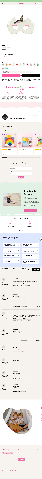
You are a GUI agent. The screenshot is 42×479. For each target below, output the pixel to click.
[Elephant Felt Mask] (3, 64)
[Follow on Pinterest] (10, 470)
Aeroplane (37, 150)
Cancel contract (21, 459)
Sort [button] (3, 273)
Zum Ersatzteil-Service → (31, 210)
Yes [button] (21, 306)
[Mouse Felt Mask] (31, 64)
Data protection (21, 454)
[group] (7, 269)
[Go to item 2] (8, 47)
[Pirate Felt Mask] (20, 64)
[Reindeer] (3, 68)
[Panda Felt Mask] (13, 64)
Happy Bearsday (22, 150)
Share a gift (21, 177)
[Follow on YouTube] (12, 470)
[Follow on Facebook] (2, 470)
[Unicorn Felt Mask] (24, 64)
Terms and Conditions (22, 456)
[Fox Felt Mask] (17, 64)
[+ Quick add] (15, 146)
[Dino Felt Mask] (37, 64)
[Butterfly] (6, 68)
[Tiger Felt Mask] (10, 64)
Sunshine (4, 150)
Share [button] (26, 306)
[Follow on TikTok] (15, 470)
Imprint (19, 452)
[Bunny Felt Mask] (34, 64)
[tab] (26, 274)
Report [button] (23, 306)
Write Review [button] (36, 269)
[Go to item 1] (4, 47)
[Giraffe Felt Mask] (6, 64)
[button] (36, 51)
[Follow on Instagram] (7, 470)
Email (11, 171)
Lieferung (4, 111)
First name (12, 166)
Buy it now (31, 75)
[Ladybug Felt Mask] (27, 64)
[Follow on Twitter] (5, 470)
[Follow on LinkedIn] (18, 470)
